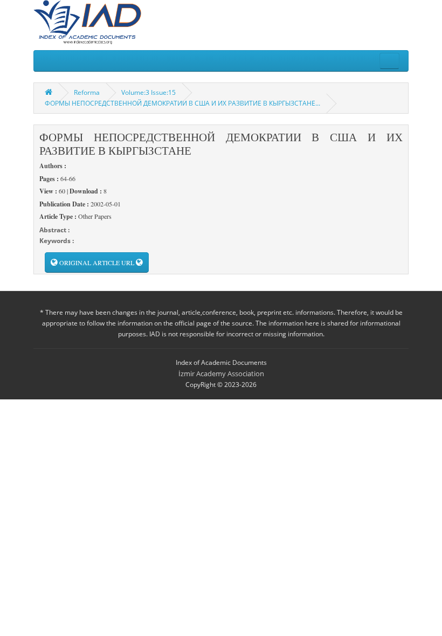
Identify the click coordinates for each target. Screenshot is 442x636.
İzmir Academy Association (221, 373)
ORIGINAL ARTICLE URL (97, 262)
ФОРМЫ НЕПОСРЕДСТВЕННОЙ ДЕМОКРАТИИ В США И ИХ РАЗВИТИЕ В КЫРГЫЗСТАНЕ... (182, 103)
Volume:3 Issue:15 (148, 92)
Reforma (87, 92)
